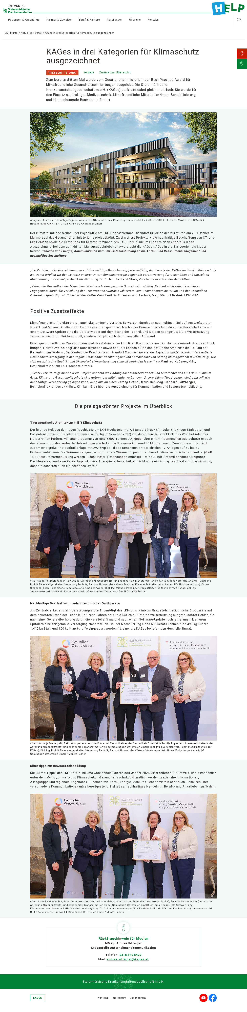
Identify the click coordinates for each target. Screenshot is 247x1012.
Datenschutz (138, 997)
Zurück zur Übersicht (115, 72)
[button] (239, 19)
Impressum (119, 997)
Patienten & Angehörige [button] (24, 19)
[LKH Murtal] (228, 8)
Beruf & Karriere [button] (89, 19)
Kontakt (153, 19)
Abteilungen (115, 19)
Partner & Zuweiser (59, 19)
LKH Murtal (11, 33)
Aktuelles (26, 33)
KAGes (37, 998)
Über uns (135, 19)
